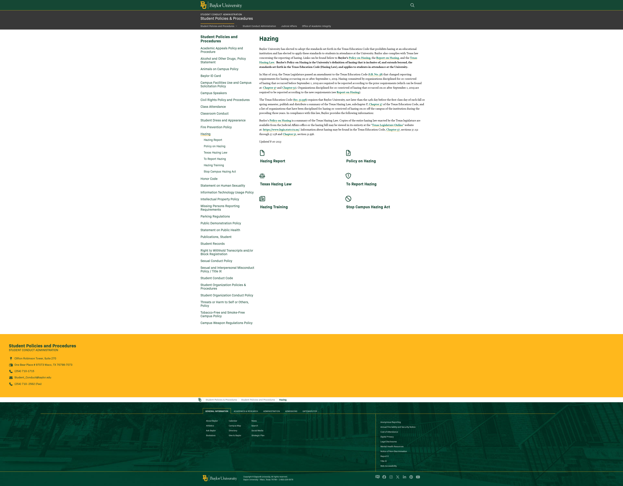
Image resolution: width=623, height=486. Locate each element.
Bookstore (210, 435)
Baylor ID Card (211, 75)
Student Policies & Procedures (227, 18)
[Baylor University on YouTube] (417, 478)
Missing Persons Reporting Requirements (220, 207)
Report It (384, 456)
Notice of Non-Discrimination (393, 451)
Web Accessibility (388, 465)
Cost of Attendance (389, 431)
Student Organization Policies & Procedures (223, 286)
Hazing (206, 133)
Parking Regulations (215, 216)
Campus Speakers (214, 92)
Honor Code (209, 178)
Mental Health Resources (391, 446)
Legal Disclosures (388, 441)
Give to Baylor (235, 435)
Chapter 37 (269, 87)
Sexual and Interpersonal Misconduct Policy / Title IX (227, 269)
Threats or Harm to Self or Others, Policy (225, 303)
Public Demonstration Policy (221, 223)
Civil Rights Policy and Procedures (225, 99)
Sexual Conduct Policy (216, 260)
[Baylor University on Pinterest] (410, 478)
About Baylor (212, 420)
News (254, 420)
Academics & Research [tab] (246, 411)
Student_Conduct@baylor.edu (32, 377)
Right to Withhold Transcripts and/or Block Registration (227, 252)
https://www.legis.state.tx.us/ (281, 129)
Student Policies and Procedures (217, 26)
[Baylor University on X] (397, 478)
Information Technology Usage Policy (227, 192)
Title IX (383, 460)
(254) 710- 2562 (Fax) (28, 384)
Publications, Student (216, 236)
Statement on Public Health (220, 229)
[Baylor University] (220, 5)
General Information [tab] (216, 411)
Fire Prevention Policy (216, 127)
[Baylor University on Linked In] (404, 478)
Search (254, 425)
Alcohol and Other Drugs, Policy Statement (223, 60)
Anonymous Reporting (390, 421)
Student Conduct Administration (221, 14)
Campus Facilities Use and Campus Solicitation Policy (226, 84)
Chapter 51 (289, 87)
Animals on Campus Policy (219, 68)
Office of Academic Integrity (316, 26)
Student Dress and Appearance (223, 120)
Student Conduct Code (217, 277)
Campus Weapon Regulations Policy (226, 322)
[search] (413, 5)
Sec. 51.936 (300, 99)
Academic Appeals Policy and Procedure (222, 50)
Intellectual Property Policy (220, 199)
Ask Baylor (211, 430)
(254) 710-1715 (24, 371)
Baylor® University (262, 476)
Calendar (233, 420)
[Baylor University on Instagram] (390, 478)
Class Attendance (213, 106)
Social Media (257, 430)
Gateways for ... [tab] (311, 411)
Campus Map (235, 425)
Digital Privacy (387, 436)
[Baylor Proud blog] (377, 478)
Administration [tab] (271, 411)
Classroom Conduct (215, 113)
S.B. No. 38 (375, 74)
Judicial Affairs (289, 26)
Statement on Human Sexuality (223, 185)
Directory (233, 430)
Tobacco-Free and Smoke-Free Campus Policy (223, 314)
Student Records (213, 243)
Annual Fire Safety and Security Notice (397, 426)
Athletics (210, 425)
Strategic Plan (257, 435)
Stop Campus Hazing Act (220, 171)
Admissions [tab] (291, 411)
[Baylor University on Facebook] (383, 478)
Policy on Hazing (280, 120)
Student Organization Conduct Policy (227, 295)
